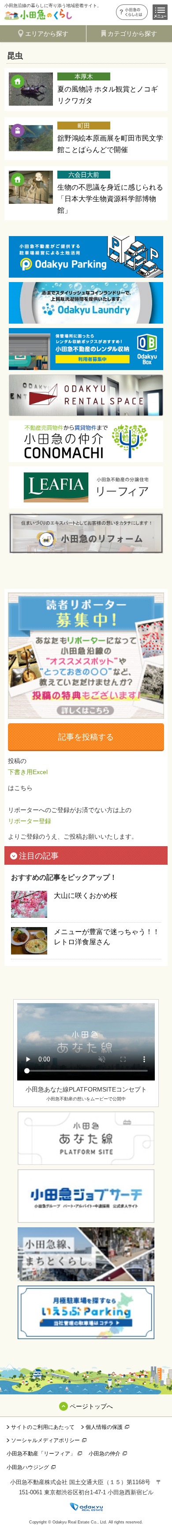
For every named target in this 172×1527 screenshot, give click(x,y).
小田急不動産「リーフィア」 (41, 1454)
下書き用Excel (28, 771)
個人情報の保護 (104, 1427)
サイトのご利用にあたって (43, 1427)
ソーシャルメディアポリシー (45, 1440)
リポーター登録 (29, 821)
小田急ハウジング (28, 1467)
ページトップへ (91, 1406)
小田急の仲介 (104, 1454)
